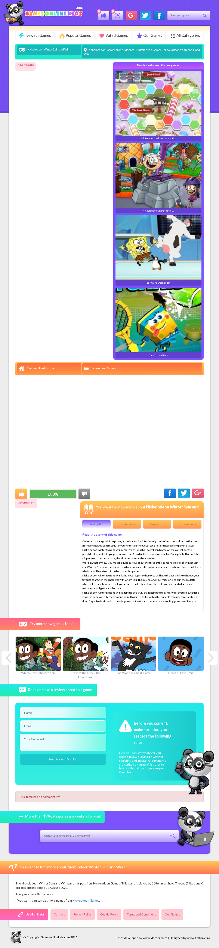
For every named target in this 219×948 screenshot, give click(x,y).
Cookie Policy (109, 914)
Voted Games (116, 35)
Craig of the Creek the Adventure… (86, 675)
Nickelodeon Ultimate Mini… (158, 210)
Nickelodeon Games (148, 50)
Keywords (157, 524)
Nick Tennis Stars (158, 355)
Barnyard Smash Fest (158, 282)
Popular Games (78, 35)
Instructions (126, 524)
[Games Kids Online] (43, 13)
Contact (59, 914)
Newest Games (38, 35)
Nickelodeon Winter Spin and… (158, 138)
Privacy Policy (82, 914)
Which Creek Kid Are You (38, 672)
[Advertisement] (32, 132)
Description (96, 524)
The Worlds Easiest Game (133, 672)
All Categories (188, 35)
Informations (187, 524)
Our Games (152, 35)
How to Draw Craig (181, 672)
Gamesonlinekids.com (120, 50)
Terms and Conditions (141, 914)
